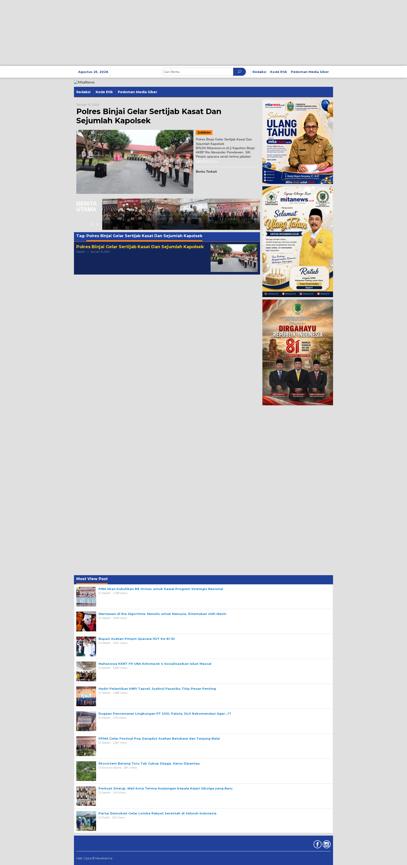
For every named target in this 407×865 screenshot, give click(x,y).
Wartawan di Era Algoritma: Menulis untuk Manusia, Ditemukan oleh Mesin (162, 614)
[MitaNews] (84, 82)
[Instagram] (326, 845)
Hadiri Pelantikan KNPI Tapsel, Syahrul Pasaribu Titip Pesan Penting (157, 688)
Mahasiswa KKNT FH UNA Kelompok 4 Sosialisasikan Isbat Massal (154, 664)
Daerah (204, 132)
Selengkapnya (205, 161)
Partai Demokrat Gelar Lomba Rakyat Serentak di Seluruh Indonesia (157, 813)
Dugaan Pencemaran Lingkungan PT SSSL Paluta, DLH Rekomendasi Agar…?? (164, 713)
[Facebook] (317, 845)
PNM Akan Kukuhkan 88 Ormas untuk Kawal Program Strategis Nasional (160, 589)
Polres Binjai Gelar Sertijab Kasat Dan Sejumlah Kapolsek (148, 116)
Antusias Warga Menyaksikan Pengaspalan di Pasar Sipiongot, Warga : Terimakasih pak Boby (241, 218)
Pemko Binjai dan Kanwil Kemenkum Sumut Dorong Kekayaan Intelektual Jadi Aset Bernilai (135, 218)
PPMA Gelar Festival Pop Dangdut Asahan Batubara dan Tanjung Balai (186, 221)
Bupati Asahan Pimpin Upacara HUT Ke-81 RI (136, 639)
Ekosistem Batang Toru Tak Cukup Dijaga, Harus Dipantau (149, 763)
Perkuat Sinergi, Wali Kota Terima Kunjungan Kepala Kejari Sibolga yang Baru (165, 788)
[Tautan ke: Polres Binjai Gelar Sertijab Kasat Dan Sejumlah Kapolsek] (134, 162)
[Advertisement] (141, 33)
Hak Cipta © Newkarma (94, 858)
